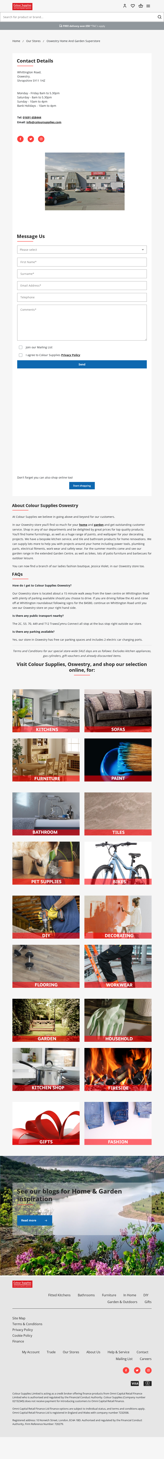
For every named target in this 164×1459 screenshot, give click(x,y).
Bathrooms (86, 1295)
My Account (31, 1352)
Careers (146, 1359)
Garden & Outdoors (122, 1302)
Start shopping (82, 485)
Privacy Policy (70, 355)
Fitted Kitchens (59, 1295)
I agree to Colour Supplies (53, 355)
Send (82, 364)
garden (99, 525)
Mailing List (124, 1359)
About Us (93, 1352)
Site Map (18, 1318)
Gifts (148, 1302)
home (83, 525)
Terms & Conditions (27, 1324)
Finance (18, 1341)
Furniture (109, 1295)
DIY (145, 1295)
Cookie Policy (22, 1335)
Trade (51, 1352)
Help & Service (118, 1352)
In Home (129, 1295)
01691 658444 (32, 117)
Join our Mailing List (39, 347)
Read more (28, 1220)
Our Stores (71, 1352)
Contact (142, 1352)
